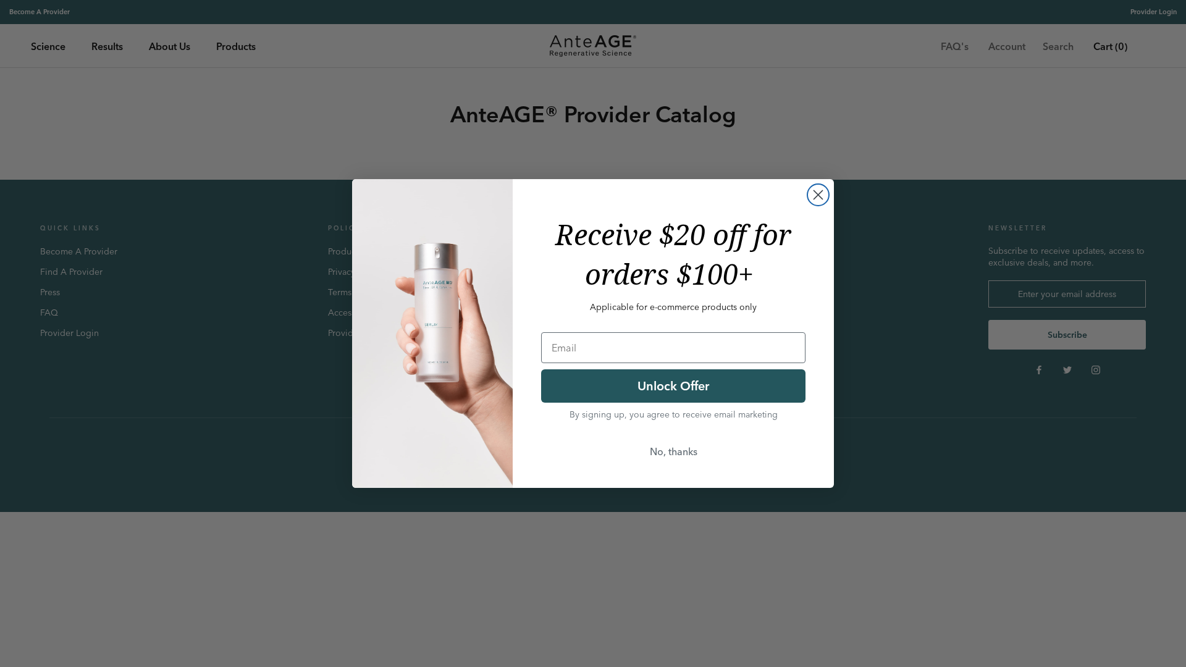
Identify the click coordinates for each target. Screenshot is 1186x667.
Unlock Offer (673, 385)
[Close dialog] (818, 195)
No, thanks (673, 451)
